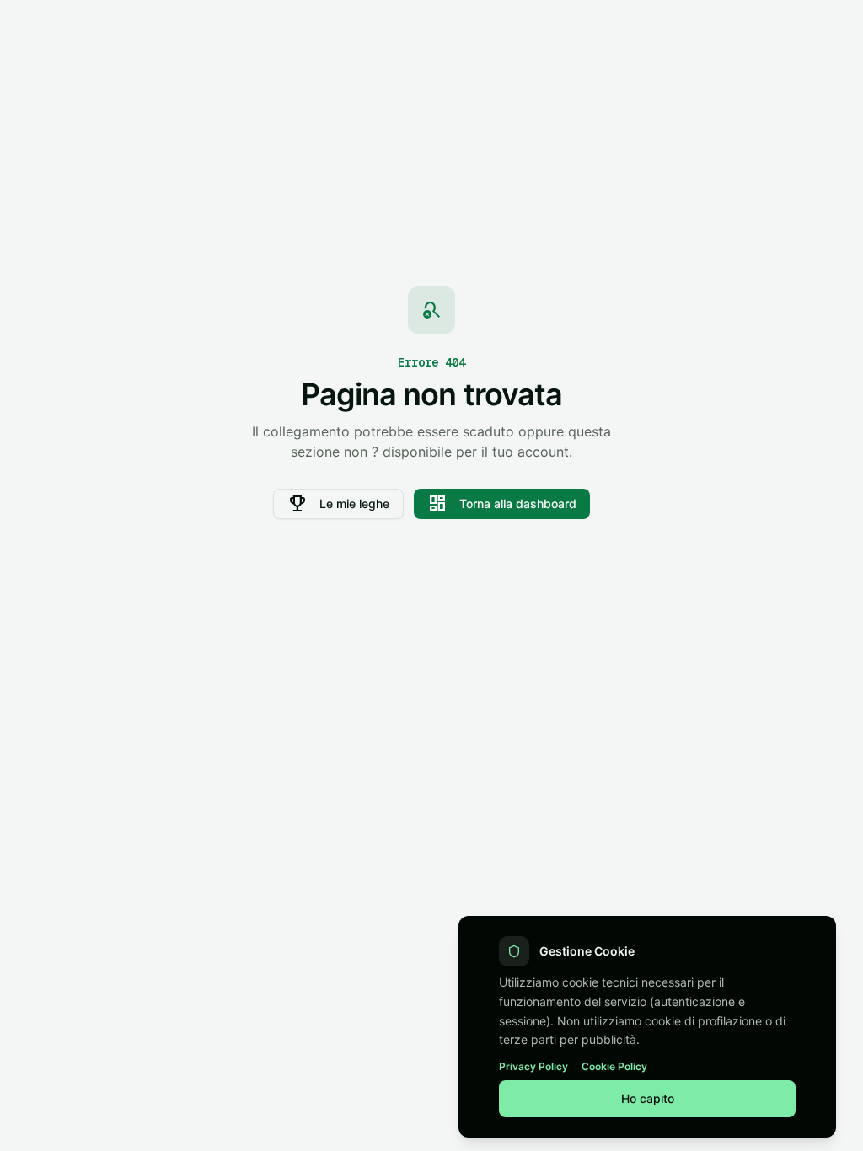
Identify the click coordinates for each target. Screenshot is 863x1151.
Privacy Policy (533, 1066)
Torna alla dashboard (501, 504)
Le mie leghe (338, 504)
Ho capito (647, 1098)
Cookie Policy (614, 1066)
